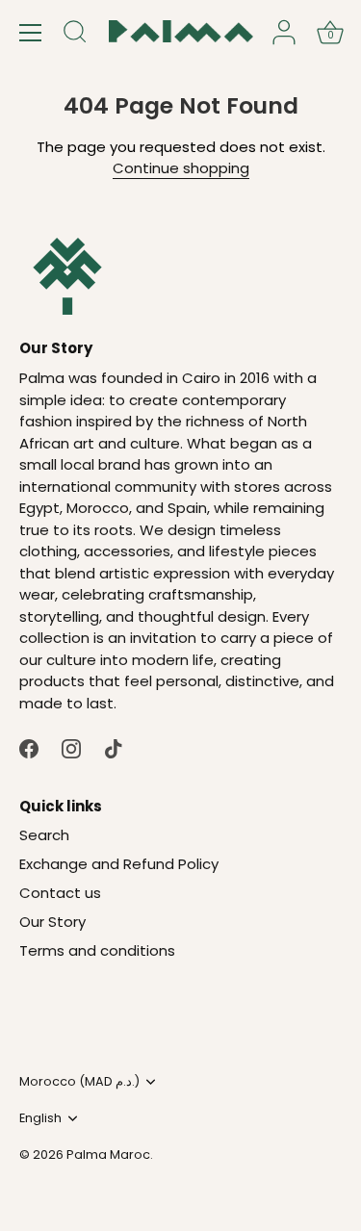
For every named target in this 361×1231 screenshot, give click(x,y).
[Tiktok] (113, 747)
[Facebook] (29, 747)
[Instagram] (71, 747)
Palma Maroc (108, 1154)
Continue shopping (181, 168)
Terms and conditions (97, 950)
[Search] (75, 34)
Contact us (60, 893)
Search (44, 835)
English (40, 1118)
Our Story (52, 921)
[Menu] (31, 33)
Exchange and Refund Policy (119, 864)
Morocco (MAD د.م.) (79, 1082)
